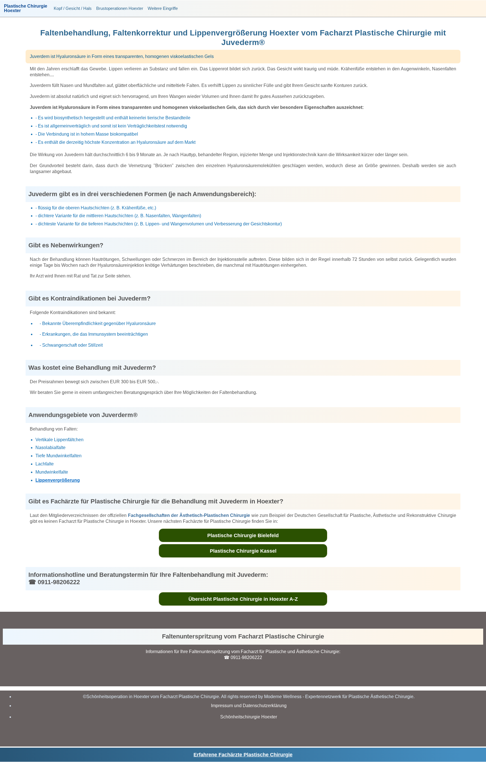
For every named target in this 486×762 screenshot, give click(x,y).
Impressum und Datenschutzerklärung (249, 705)
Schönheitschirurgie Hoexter (248, 716)
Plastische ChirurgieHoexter (25, 8)
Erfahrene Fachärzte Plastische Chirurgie (243, 754)
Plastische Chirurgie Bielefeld (243, 535)
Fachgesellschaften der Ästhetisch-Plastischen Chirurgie (189, 515)
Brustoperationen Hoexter (119, 8)
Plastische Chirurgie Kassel (243, 551)
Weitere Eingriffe (163, 8)
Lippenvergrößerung (57, 480)
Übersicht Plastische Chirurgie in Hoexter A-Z (243, 599)
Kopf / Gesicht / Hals (73, 8)
